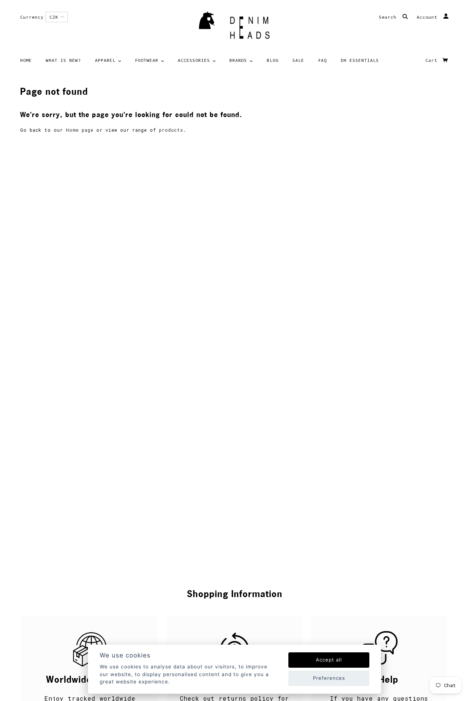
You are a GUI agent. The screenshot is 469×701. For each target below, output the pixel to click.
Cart (432, 60)
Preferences (329, 678)
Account (428, 17)
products (171, 130)
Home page (79, 130)
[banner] (234, 27)
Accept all (329, 660)
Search (389, 17)
